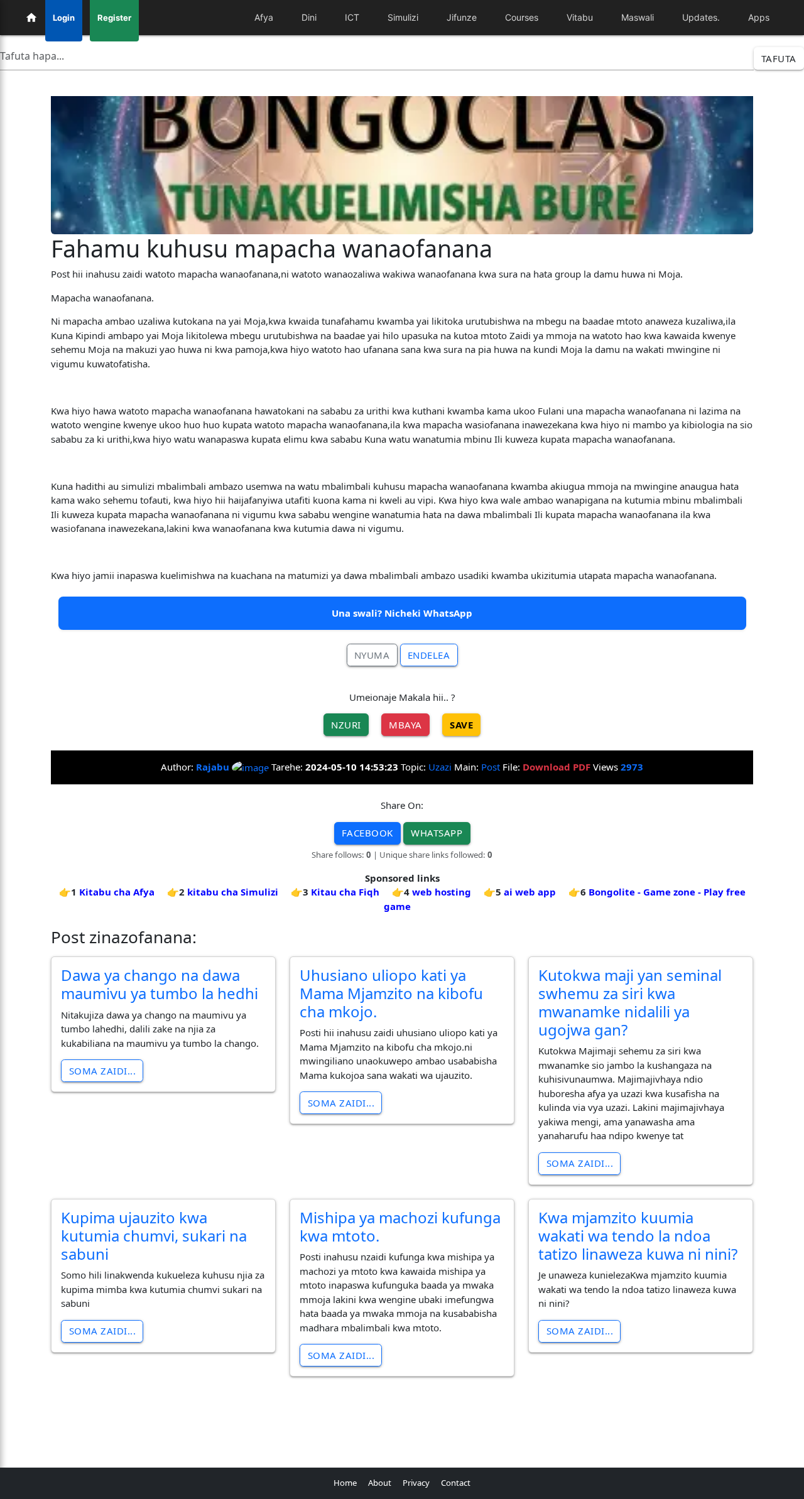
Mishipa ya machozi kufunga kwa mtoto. (400, 1226)
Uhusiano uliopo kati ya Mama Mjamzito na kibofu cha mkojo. (391, 993)
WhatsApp (436, 832)
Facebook (367, 832)
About (379, 1482)
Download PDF (556, 766)
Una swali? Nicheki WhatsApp (402, 613)
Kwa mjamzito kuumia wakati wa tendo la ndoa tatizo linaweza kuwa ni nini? (637, 1235)
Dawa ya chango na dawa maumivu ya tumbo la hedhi (159, 984)
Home (345, 1482)
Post (490, 766)
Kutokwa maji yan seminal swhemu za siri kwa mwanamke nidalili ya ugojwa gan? (630, 1002)
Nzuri (346, 724)
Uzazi (440, 766)
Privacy (416, 1482)
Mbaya (405, 724)
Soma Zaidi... (102, 1070)
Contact (455, 1482)
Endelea (429, 655)
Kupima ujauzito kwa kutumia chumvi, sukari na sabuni (154, 1235)
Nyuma (372, 655)
